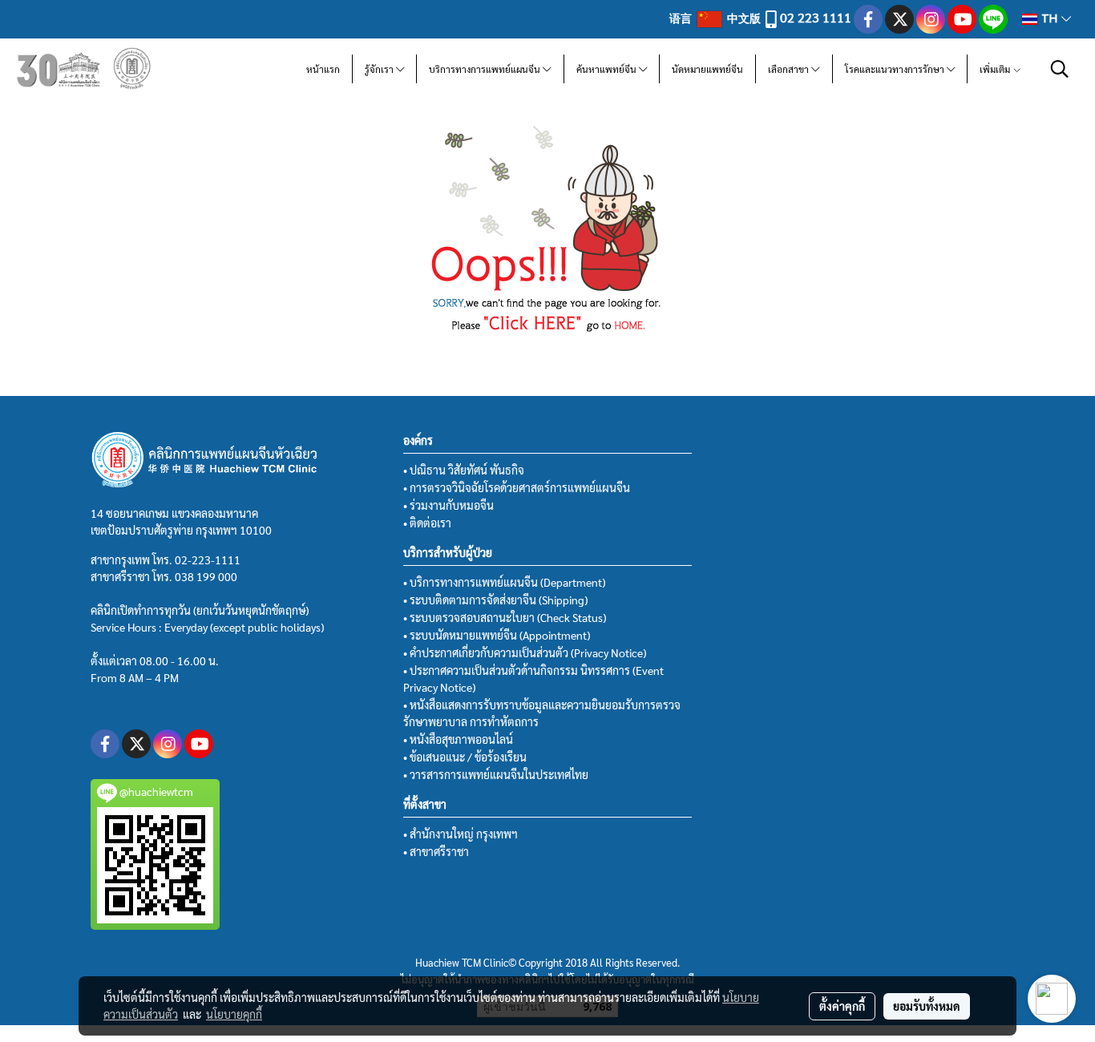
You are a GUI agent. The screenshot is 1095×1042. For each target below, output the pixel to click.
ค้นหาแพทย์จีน (607, 69)
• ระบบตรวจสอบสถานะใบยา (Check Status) (504, 617)
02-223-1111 (207, 559)
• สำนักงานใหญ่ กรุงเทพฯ (460, 833)
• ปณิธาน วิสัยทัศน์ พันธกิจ (463, 469)
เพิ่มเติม (996, 69)
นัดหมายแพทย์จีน (707, 69)
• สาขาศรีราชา (436, 851)
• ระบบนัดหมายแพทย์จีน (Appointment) (496, 635)
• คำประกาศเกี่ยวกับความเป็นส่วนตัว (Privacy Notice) (524, 652)
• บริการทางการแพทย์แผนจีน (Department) (504, 582)
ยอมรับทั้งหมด (926, 1006)
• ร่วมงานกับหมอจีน (448, 505)
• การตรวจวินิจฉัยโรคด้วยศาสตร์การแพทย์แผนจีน (516, 487)
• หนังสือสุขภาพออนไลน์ (458, 739)
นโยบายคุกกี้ (234, 1014)
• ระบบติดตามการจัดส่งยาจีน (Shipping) (495, 599)
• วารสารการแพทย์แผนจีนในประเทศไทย (495, 774)
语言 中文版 (716, 17)
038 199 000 (206, 576)
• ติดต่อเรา (427, 522)
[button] (1059, 69)
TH (1049, 18)
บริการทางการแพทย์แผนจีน (486, 69)
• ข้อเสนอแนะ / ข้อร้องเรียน (465, 756)
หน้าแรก (323, 69)
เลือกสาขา (789, 69)
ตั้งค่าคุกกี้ (842, 1006)
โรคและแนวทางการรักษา (896, 69)
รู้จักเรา (380, 69)
